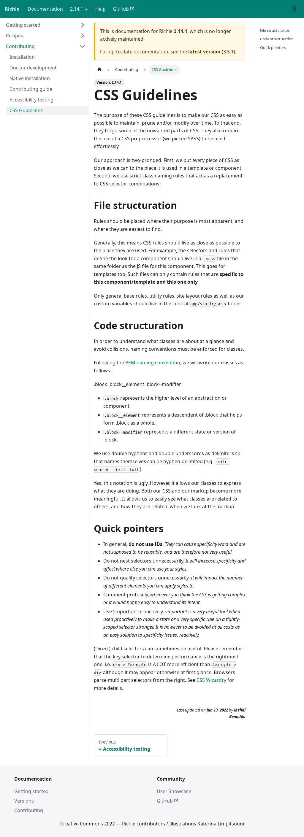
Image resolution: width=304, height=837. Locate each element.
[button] (45, 25)
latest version (204, 51)
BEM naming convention (152, 362)
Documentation (45, 9)
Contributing (28, 810)
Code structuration (277, 39)
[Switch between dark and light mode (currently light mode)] (294, 9)
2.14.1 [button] (76, 9)
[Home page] (99, 69)
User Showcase (174, 791)
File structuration (275, 30)
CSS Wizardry (211, 680)
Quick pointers (273, 47)
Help (100, 9)
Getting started (31, 791)
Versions (24, 801)
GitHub (121, 9)
